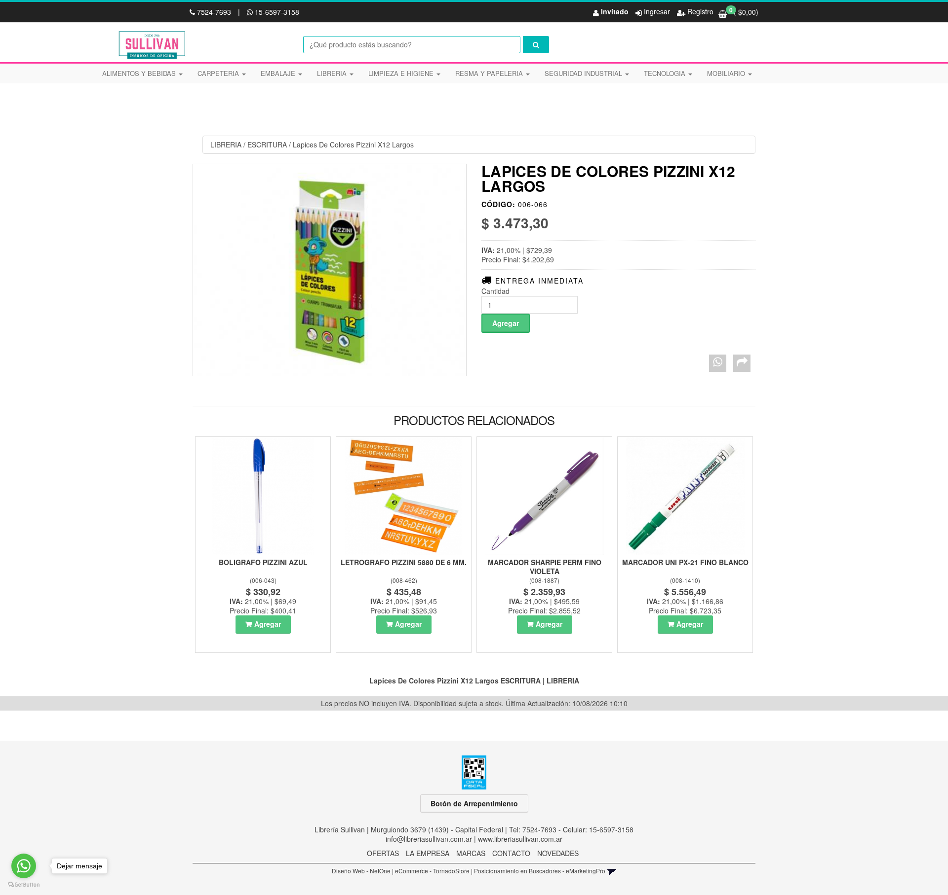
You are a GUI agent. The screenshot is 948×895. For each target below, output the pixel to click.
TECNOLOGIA (665, 73)
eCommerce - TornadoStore (432, 870)
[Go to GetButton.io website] (24, 885)
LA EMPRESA (427, 853)
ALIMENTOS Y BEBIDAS (140, 73)
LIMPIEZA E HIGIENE (401, 73)
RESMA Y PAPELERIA (490, 73)
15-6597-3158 (276, 12)
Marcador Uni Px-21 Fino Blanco (685, 562)
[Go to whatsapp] (23, 866)
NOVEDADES (558, 853)
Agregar (267, 624)
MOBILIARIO (727, 73)
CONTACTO (511, 853)
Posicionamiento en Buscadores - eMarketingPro (539, 870)
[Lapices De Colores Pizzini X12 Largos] (329, 270)
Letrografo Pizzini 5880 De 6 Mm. (404, 562)
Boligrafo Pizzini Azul (263, 562)
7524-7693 (214, 12)
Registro (699, 11)
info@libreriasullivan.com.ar (429, 839)
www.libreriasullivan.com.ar (520, 839)
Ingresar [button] (657, 11)
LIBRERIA (333, 73)
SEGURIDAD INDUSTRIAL (584, 73)
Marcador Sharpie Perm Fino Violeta (544, 566)
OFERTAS (383, 853)
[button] (611, 870)
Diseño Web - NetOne (361, 870)
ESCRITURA (267, 144)
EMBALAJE (279, 73)
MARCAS (470, 853)
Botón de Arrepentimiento (474, 803)
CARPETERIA (219, 73)
